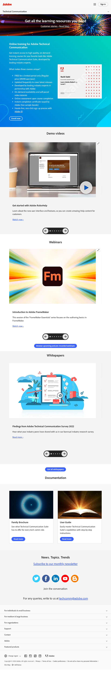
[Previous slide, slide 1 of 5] (47, 454)
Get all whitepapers (55, 469)
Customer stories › (50, 26)
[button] (95, 4)
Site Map (7, 665)
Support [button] (7, 629)
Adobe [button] (7, 641)
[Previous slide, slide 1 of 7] (45, 231)
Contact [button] (7, 635)
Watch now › (18, 219)
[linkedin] (40, 656)
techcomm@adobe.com (73, 598)
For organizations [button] (11, 623)
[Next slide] (65, 231)
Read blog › (64, 26)
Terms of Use (46, 661)
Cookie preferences (59, 661)
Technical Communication (15, 11)
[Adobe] (7, 4)
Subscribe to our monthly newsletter (55, 564)
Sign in (103, 4)
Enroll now (15, 118)
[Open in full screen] (98, 143)
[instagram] (30, 656)
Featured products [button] (11, 647)
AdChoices (17, 665)
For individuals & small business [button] (17, 610)
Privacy (38, 661)
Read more (18, 539)
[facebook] (25, 656)
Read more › (17, 437)
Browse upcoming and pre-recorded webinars (55, 346)
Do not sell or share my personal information (82, 661)
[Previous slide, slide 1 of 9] (45, 336)
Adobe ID (19, 111)
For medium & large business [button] (16, 616)
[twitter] (35, 656)
